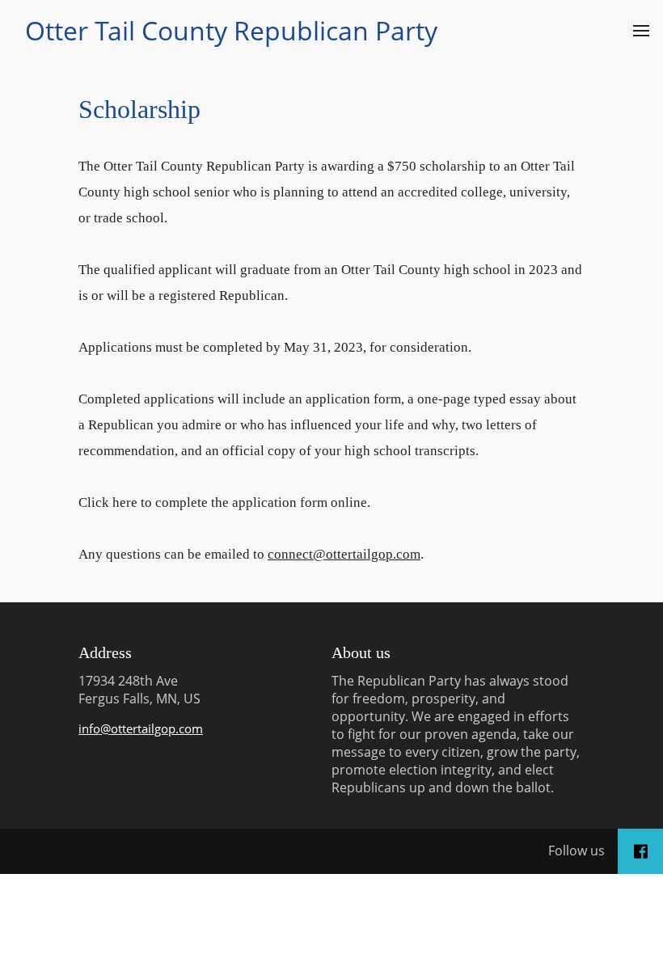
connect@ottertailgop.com (344, 554)
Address (105, 652)
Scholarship (139, 109)
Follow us (576, 850)
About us (361, 652)
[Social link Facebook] (641, 851)
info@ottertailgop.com (140, 728)
